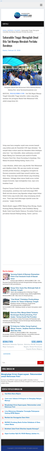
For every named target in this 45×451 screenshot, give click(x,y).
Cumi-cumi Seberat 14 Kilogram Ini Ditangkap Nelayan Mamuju (23, 399)
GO (41, 362)
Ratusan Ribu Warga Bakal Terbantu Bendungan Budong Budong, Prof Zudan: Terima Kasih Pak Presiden (24, 315)
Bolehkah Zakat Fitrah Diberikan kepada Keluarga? (22, 429)
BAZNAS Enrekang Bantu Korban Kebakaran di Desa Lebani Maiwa (22, 423)
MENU (5, 24)
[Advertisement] (22, 123)
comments (6, 354)
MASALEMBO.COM (17, 93)
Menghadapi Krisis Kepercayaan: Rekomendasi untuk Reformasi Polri (23, 406)
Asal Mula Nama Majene (13, 394)
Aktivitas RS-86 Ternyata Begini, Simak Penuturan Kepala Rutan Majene (33, 347)
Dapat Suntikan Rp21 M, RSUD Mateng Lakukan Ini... (22, 433)
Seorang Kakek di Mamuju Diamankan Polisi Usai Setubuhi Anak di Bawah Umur (24, 276)
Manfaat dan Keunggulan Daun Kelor (17, 417)
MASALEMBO (22, 448)
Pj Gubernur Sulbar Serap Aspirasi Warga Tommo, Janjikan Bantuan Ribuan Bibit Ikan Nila (25, 328)
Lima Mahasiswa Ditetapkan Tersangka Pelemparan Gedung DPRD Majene (22, 412)
